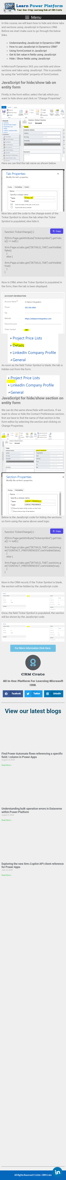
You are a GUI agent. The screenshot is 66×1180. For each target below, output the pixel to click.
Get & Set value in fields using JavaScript (32, 54)
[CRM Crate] (33, 662)
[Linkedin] (57, 1172)
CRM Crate (33, 674)
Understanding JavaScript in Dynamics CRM (34, 42)
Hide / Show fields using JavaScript (29, 58)
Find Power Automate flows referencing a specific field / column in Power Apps (32, 755)
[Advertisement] (33, 1020)
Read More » (7, 765)
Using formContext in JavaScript (28, 50)
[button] (13, 693)
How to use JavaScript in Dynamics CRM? (33, 46)
